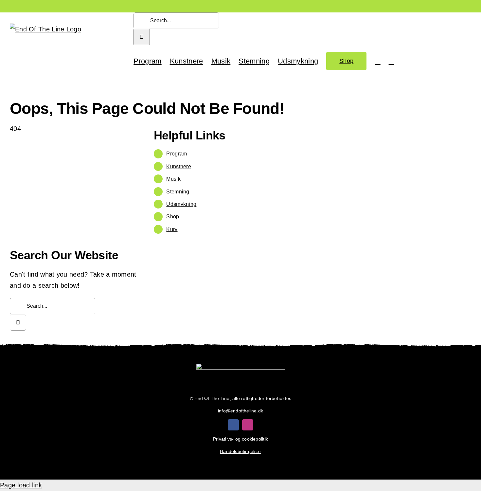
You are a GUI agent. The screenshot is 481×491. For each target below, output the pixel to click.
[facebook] (233, 424)
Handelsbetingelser (240, 451)
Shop (172, 216)
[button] (391, 60)
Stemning (177, 191)
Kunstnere (178, 166)
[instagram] (247, 424)
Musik (173, 179)
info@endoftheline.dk (240, 410)
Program (176, 153)
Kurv (171, 229)
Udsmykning (181, 204)
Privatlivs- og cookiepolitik (240, 439)
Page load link (21, 485)
